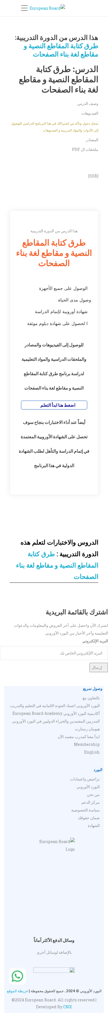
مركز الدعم (90, 802)
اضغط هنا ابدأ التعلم (57, 405)
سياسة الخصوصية (85, 810)
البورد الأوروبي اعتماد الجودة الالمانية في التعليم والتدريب (55, 705)
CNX (67, 1006)
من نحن (93, 794)
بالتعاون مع (91, 697)
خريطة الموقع (17, 991)
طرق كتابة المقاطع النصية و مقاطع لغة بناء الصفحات (61, 50)
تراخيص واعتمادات (85, 779)
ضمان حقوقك (89, 817)
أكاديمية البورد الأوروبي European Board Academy (56, 713)
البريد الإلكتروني (95, 640)
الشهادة (94, 825)
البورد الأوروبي (88, 786)
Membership (87, 744)
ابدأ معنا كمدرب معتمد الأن (79, 736)
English (92, 752)
